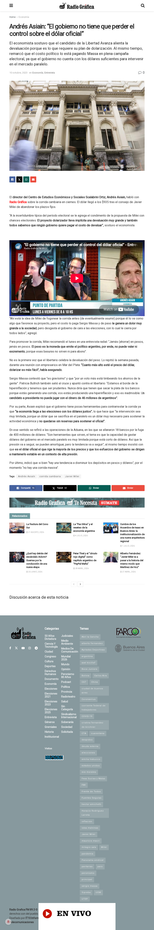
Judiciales (67, 635)
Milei (104, 847)
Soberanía (67, 722)
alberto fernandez (92, 643)
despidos (87, 740)
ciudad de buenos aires (92, 690)
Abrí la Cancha (90, 637)
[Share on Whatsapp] (26, 179)
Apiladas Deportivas (93, 650)
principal (87, 879)
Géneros (50, 722)
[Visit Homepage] (76, 5)
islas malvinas (90, 828)
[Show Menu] (11, 5)
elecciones (88, 753)
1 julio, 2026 (128, 546)
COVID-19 (87, 716)
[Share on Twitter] (19, 179)
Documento (52, 678)
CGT (84, 682)
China (94, 682)
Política (65, 686)
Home (12, 17)
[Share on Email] (33, 179)
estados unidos (91, 765)
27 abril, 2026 (129, 572)
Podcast (66, 681)
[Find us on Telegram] (36, 648)
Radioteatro (68, 696)
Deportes (50, 666)
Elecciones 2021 (51, 695)
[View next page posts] (80, 584)
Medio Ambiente (67, 642)
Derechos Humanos (50, 673)
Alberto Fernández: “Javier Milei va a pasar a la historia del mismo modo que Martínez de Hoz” (131, 560)
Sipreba (86, 892)
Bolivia (85, 675)
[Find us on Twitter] (16, 648)
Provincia (66, 691)
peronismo (88, 873)
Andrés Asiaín (26, 476)
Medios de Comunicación (69, 650)
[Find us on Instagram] (29, 648)
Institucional (52, 736)
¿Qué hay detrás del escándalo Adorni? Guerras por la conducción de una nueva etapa (37, 560)
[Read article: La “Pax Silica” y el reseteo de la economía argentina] (63, 528)
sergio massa (89, 886)
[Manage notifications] (8, 922)
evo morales (89, 772)
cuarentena (97, 733)
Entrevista (49, 72)
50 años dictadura (50, 637)
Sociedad (66, 726)
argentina (87, 656)
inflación (87, 821)
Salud (64, 701)
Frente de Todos (91, 791)
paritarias (87, 866)
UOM (98, 892)
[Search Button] (143, 5)
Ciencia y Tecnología (51, 645)
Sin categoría (67, 708)
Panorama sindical (93, 860)
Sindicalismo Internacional (69, 716)
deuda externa (90, 746)
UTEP (85, 899)
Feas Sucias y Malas (93, 778)
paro (100, 866)
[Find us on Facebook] (10, 648)
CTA (84, 733)
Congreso (50, 656)
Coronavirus (89, 699)
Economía (24, 17)
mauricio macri (91, 841)
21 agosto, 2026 (36, 532)
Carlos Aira (100, 675)
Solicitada (67, 731)
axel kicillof (88, 663)
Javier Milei (72, 476)
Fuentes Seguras (91, 798)
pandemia (87, 854)
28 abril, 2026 (82, 568)
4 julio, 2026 (81, 536)
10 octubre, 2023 (18, 72)
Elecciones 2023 (51, 703)
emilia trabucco (91, 759)
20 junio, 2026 (35, 572)
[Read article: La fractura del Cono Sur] (16, 528)
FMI (84, 785)
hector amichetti (91, 804)
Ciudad (49, 651)
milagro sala (89, 847)
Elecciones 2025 (51, 711)
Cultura (49, 661)
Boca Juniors (89, 669)
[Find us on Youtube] (23, 648)
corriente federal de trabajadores (94, 707)
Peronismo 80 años (67, 676)
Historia (49, 731)
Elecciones (51, 688)
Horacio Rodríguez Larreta (93, 813)
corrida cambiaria (50, 476)
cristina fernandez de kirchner (92, 725)
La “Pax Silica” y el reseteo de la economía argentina (84, 527)
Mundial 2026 (66, 658)
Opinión (65, 669)
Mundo (65, 664)
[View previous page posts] (74, 584)
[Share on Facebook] (12, 179)
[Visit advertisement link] (77, 503)
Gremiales (51, 726)
